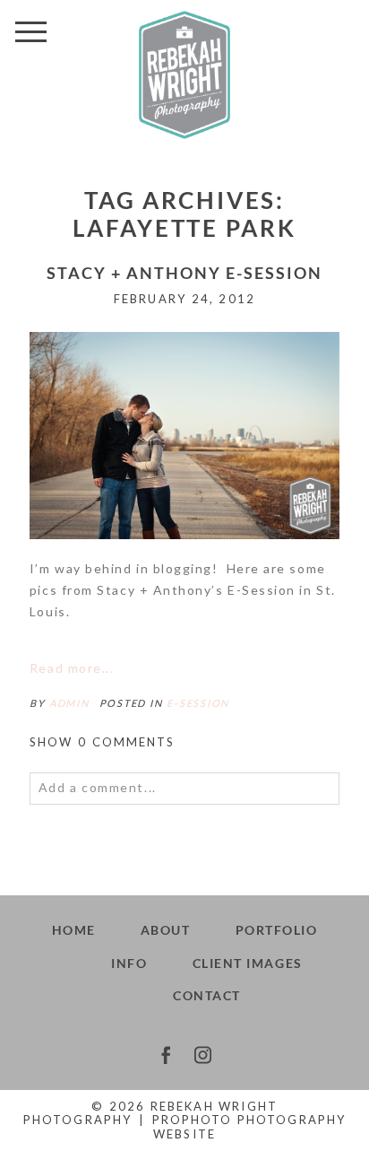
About (166, 929)
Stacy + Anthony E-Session (184, 273)
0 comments (103, 742)
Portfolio (277, 929)
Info (129, 963)
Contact (207, 995)
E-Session (198, 703)
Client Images (248, 963)
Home (74, 929)
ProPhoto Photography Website (249, 1126)
